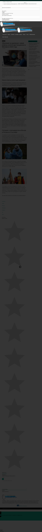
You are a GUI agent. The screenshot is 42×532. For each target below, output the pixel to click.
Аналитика (12, 34)
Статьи (27, 34)
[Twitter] (21, 1)
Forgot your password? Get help (7, 13)
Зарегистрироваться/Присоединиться (10, 3)
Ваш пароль (4, 10)
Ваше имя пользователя (6, 7)
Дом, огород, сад (5, 36)
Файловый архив (32, 34)
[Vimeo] (22, 1)
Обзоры (24, 34)
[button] (38, 28)
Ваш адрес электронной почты (7, 18)
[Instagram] (20, 1)
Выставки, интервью (18, 34)
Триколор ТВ (5, 34)
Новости (8, 34)
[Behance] (19, 1)
